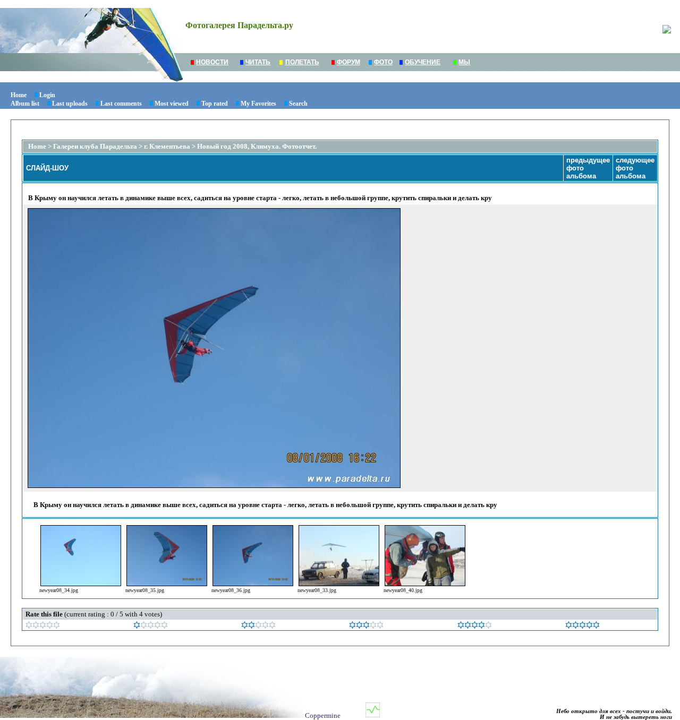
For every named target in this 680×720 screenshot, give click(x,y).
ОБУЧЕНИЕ (422, 62)
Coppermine (323, 715)
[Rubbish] (43, 626)
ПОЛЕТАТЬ (302, 62)
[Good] (366, 626)
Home (19, 95)
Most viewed (172, 103)
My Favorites (258, 103)
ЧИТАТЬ (257, 62)
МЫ (464, 62)
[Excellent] (474, 626)
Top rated (214, 103)
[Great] (582, 626)
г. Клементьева (167, 146)
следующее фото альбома (635, 168)
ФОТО (383, 62)
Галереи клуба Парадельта (95, 146)
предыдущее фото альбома (588, 168)
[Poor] (150, 626)
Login (47, 95)
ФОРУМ (348, 62)
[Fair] (258, 626)
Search (298, 103)
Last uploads (70, 103)
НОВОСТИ (212, 62)
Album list (25, 103)
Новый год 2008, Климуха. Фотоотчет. (257, 146)
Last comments (121, 103)
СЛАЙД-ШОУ (47, 168)
